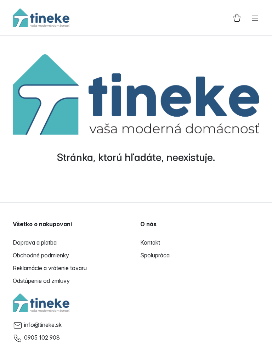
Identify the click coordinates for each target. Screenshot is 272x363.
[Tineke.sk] (41, 303)
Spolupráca (155, 255)
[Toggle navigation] (255, 18)
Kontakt (150, 242)
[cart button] (237, 18)
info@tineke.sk (43, 324)
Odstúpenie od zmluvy (41, 280)
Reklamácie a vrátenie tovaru (50, 268)
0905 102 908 (42, 337)
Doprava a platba (35, 242)
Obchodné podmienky (41, 255)
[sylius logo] (41, 18)
